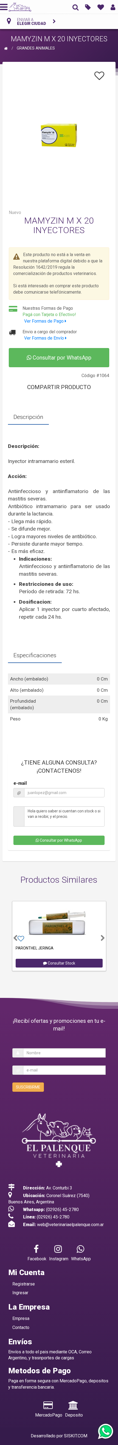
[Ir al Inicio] (6, 48)
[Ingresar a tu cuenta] (113, 7)
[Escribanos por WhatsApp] (105, 1432)
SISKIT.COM (75, 1435)
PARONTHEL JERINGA (35, 948)
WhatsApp (81, 1258)
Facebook (36, 1258)
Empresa (20, 1318)
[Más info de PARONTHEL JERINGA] (59, 922)
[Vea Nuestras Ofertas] (88, 7)
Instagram (58, 1258)
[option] (59, 935)
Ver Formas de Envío (44, 338)
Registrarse (23, 1284)
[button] (15, 938)
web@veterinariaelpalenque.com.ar (70, 1224)
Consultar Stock (61, 963)
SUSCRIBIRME (28, 1087)
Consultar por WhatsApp (61, 357)
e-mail (20, 783)
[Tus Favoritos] (101, 7)
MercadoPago (48, 1415)
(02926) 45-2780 (62, 1209)
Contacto (20, 1327)
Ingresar (20, 1292)
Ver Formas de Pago (44, 321)
